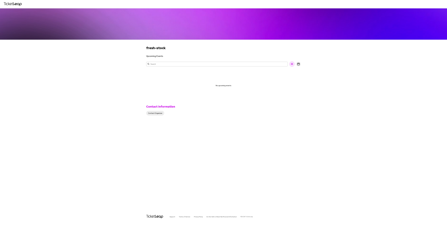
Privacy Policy (198, 217)
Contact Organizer (155, 113)
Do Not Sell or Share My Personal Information (222, 217)
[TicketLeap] (151, 216)
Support (172, 217)
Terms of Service (184, 217)
